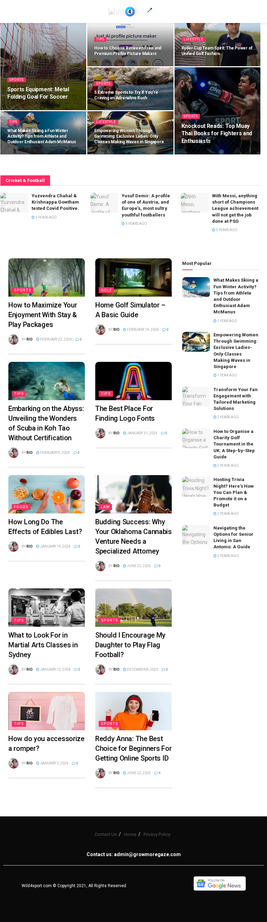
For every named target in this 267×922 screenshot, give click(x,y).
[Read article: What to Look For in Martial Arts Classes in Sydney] (46, 607)
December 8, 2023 (142, 669)
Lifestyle (193, 39)
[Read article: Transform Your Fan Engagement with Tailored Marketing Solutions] (196, 396)
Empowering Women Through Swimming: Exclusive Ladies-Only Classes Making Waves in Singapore (129, 136)
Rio (29, 339)
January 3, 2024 (53, 763)
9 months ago (24, 110)
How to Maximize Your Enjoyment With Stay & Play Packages (42, 315)
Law (105, 507)
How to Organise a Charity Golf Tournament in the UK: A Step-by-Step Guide (234, 444)
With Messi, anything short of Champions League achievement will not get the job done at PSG (235, 208)
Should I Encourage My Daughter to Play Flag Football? (130, 645)
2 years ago (228, 417)
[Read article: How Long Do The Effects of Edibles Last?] (46, 494)
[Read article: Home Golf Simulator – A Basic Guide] (133, 277)
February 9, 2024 (54, 453)
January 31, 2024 (141, 433)
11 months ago (112, 65)
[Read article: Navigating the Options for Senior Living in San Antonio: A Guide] (196, 535)
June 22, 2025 (138, 566)
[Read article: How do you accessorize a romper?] (46, 711)
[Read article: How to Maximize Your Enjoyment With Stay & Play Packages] (46, 277)
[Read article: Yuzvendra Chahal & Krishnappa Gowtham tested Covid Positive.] (14, 203)
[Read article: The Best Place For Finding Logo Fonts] (133, 381)
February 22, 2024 (55, 339)
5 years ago (46, 217)
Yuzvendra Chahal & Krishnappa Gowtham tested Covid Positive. (55, 202)
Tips (100, 39)
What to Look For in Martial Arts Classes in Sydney (43, 645)
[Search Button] (255, 11)
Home (130, 834)
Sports (16, 80)
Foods (21, 507)
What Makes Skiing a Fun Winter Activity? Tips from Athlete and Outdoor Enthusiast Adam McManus (41, 136)
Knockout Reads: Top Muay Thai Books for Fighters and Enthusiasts (216, 133)
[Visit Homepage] (133, 11)
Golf (106, 290)
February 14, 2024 (142, 330)
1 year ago (195, 65)
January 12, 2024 (55, 669)
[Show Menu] (11, 11)
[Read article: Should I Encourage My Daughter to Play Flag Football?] (133, 607)
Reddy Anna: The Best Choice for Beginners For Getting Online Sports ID (133, 748)
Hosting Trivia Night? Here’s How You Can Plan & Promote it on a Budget (233, 492)
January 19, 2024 (55, 546)
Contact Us (106, 834)
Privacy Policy (157, 834)
